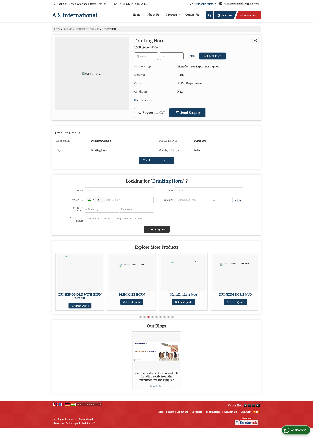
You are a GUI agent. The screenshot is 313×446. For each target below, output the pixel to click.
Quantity (168, 199)
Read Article (157, 386)
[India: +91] (90, 200)
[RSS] (256, 411)
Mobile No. (77, 199)
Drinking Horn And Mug (87, 28)
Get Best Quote (73, 305)
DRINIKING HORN (125, 294)
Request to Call (154, 112)
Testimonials (213, 411)
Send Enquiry (190, 112)
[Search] (209, 15)
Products (172, 14)
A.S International (74, 15)
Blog (171, 411)
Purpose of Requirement (76, 209)
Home (136, 14)
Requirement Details (76, 219)
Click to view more (144, 100)
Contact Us (192, 14)
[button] (204, 3)
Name (80, 190)
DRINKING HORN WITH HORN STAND (73, 296)
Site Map (246, 411)
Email (170, 190)
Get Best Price (212, 56)
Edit (193, 56)
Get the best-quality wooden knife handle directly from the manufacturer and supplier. (156, 376)
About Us (153, 14)
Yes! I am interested (156, 160)
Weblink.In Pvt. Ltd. (92, 423)
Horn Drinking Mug (177, 294)
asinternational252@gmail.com (241, 3)
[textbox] (172, 56)
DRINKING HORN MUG (229, 294)
